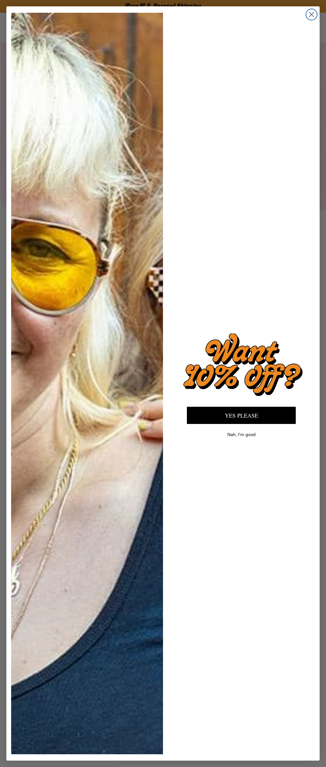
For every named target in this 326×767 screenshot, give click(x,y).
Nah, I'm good (241, 434)
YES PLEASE (241, 415)
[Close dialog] (311, 14)
